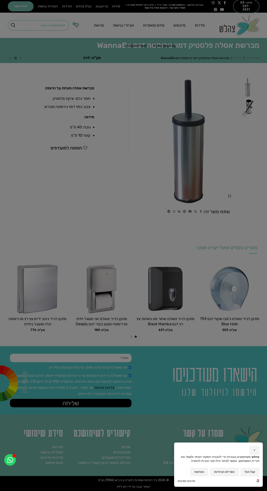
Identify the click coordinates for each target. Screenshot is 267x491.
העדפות (199, 472)
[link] (257, 481)
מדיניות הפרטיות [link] (186, 481)
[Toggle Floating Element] (10, 460)
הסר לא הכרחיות (224, 472)
